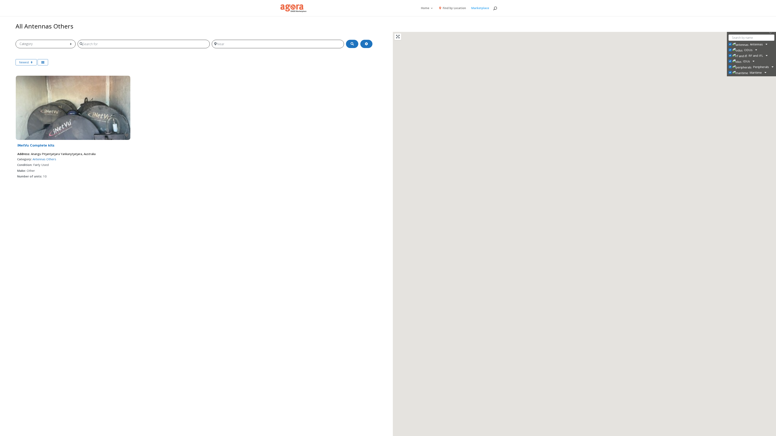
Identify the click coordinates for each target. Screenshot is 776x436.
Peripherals (761, 67)
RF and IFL (756, 55)
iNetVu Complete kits (35, 145)
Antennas (756, 44)
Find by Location (454, 8)
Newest (24, 62)
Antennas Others (44, 159)
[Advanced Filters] (366, 44)
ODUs (748, 50)
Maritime (756, 72)
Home (425, 8)
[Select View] (43, 62)
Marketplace (480, 8)
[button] (576, 254)
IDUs (746, 61)
